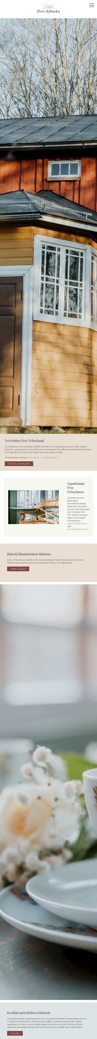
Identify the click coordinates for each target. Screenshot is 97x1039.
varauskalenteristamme (77, 529)
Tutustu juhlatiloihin (19, 464)
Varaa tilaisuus (18, 569)
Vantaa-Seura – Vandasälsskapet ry (43, 457)
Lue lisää (15, 1033)
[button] (92, 5)
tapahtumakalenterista (77, 523)
